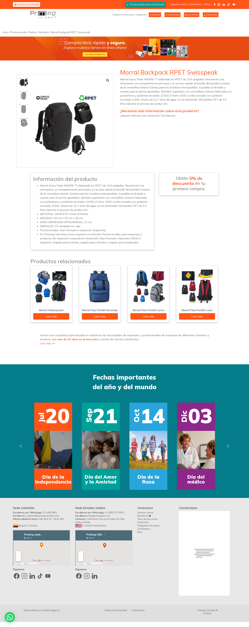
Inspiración (143, 522)
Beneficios (143, 515)
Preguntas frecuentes (148, 525)
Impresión (155, 15)
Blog (207, 4)
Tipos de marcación (147, 519)
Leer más (51, 316)
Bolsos (33, 32)
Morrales (44, 32)
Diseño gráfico (211, 15)
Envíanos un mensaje (28, 4)
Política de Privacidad (116, 610)
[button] (108, 80)
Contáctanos (195, 4)
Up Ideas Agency (50, 610)
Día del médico (196, 479)
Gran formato (192, 15)
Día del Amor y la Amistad (101, 479)
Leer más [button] (45, 343)
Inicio (5, 32)
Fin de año (147, 4)
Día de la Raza (148, 479)
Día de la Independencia (53, 479)
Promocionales (173, 15)
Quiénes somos (179, 4)
